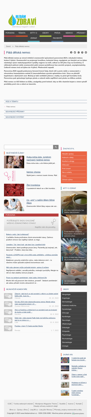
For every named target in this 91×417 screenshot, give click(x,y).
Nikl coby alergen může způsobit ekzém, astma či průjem (27, 267)
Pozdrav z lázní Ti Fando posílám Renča (29, 326)
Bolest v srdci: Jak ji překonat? (17, 234)
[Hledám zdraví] (25, 20)
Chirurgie (65, 313)
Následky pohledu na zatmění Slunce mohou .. (79, 368)
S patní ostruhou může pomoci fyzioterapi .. (77, 393)
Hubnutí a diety (67, 157)
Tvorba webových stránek (23, 404)
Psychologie (66, 335)
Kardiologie (66, 316)
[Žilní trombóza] (14, 190)
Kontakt (79, 404)
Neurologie (66, 320)
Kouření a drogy (68, 161)
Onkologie (66, 327)
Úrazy (64, 176)
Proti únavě (66, 168)
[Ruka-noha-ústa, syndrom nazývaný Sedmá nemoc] (14, 162)
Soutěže (62, 404)
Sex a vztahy (67, 172)
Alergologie (66, 294)
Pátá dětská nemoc (22, 46)
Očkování (65, 165)
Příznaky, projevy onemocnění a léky (68, 410)
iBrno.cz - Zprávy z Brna (18, 410)
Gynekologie (66, 309)
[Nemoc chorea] (14, 176)
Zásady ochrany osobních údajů (46, 406)
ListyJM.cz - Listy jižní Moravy (41, 410)
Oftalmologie (67, 324)
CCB (9, 404)
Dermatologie (67, 302)
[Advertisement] (45, 92)
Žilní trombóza (33, 185)
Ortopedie (66, 331)
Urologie (65, 346)
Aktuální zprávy (68, 154)
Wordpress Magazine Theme (46, 404)
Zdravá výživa (67, 180)
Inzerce (70, 404)
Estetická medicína (69, 305)
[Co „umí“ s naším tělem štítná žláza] (14, 205)
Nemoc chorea (33, 172)
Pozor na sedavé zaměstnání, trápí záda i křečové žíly (26, 278)
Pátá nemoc (10, 107)
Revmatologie (67, 339)
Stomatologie (67, 342)
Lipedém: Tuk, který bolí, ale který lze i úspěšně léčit (25, 245)
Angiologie (66, 298)
